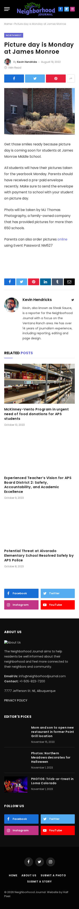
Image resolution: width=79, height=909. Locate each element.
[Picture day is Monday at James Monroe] (39, 111)
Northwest (13, 35)
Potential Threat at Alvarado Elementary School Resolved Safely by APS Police (39, 555)
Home (8, 24)
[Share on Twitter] (35, 78)
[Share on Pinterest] (56, 78)
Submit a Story (39, 881)
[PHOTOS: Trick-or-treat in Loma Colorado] (15, 784)
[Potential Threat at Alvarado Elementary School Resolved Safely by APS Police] (39, 525)
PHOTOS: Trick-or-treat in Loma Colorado (52, 781)
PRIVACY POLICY (15, 700)
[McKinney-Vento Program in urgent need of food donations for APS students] (39, 384)
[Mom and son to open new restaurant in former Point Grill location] (15, 733)
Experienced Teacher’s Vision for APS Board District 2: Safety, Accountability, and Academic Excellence (37, 485)
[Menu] (7, 9)
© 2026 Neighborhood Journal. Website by (33, 892)
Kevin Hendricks (27, 62)
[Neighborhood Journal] (36, 9)
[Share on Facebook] (14, 78)
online (62, 239)
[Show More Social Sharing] (71, 78)
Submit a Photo (53, 875)
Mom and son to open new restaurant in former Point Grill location (52, 731)
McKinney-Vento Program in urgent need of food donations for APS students (36, 414)
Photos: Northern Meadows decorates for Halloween (51, 757)
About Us (28, 875)
